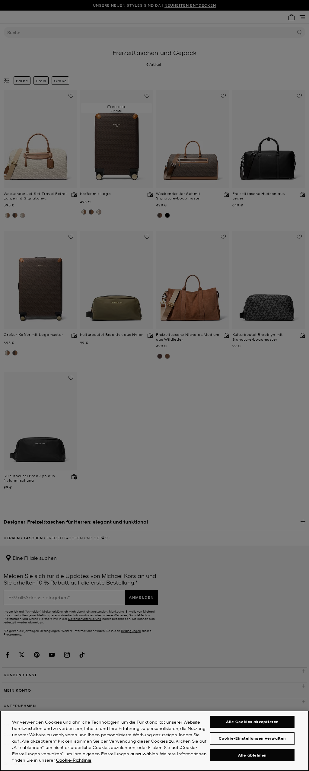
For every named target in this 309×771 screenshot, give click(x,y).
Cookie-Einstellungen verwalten (252, 738)
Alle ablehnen (252, 755)
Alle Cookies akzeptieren (252, 721)
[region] (154, 741)
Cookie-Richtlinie (73, 760)
